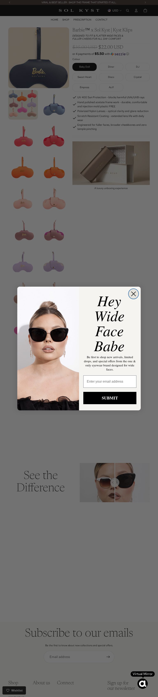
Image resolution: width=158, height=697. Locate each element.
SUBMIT (110, 398)
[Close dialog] (133, 294)
